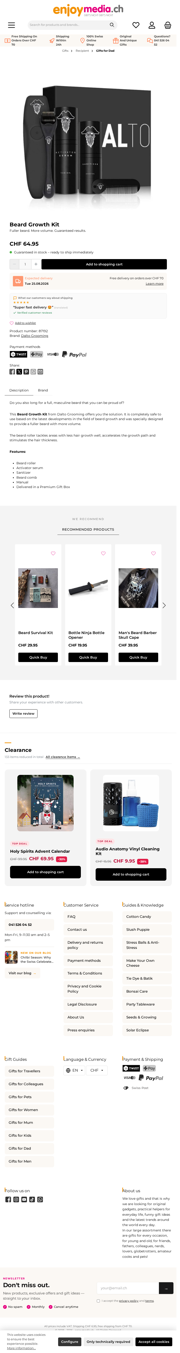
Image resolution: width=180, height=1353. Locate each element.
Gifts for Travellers (24, 1071)
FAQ (71, 917)
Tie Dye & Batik (139, 978)
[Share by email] (40, 371)
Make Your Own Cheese (140, 963)
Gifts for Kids (20, 1135)
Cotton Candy (138, 917)
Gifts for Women (23, 1110)
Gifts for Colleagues (26, 1084)
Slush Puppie (138, 929)
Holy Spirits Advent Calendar (40, 851)
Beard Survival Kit (35, 633)
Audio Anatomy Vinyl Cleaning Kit (128, 851)
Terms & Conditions (85, 973)
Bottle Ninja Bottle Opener (86, 635)
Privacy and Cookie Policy (84, 989)
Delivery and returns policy (85, 945)
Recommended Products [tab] (88, 529)
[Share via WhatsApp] (33, 371)
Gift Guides (16, 1059)
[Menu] (11, 25)
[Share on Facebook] (12, 371)
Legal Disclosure (82, 1004)
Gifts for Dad (20, 1148)
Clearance (18, 750)
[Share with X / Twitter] (19, 371)
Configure (69, 1342)
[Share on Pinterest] (26, 371)
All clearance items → (63, 757)
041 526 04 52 (20, 925)
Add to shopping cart (104, 264)
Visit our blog (20, 973)
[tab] (19, 390)
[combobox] (67, 25)
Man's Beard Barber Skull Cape (138, 635)
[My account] (152, 25)
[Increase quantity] (36, 264)
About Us (76, 1017)
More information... (21, 1348)
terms (149, 1300)
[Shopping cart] (166, 25)
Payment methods (84, 961)
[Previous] (12, 604)
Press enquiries (81, 1030)
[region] (88, 139)
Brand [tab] (43, 390)
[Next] (164, 604)
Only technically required (108, 1342)
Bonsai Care (137, 991)
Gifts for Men (20, 1161)
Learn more (155, 283)
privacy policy (129, 1300)
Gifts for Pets (20, 1097)
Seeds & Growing (141, 1017)
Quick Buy (38, 657)
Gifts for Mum (21, 1122)
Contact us (77, 929)
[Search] (112, 25)
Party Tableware (140, 1004)
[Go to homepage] (88, 10)
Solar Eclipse (137, 1030)
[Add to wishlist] (53, 553)
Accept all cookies (154, 1342)
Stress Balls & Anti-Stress (142, 945)
